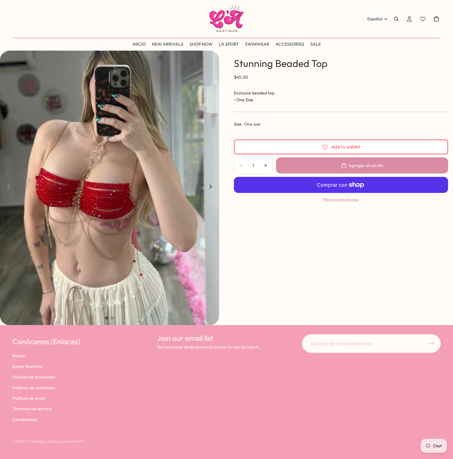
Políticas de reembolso (33, 387)
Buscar (19, 355)
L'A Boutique (36, 441)
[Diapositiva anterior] (7, 187)
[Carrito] (436, 19)
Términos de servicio (32, 408)
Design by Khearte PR (65, 441)
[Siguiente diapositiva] (212, 187)
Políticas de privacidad (33, 377)
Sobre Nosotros (27, 366)
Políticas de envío (28, 398)
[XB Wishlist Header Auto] (423, 19)
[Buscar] (396, 19)
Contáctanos (24, 419)
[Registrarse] (431, 343)
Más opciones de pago (341, 199)
